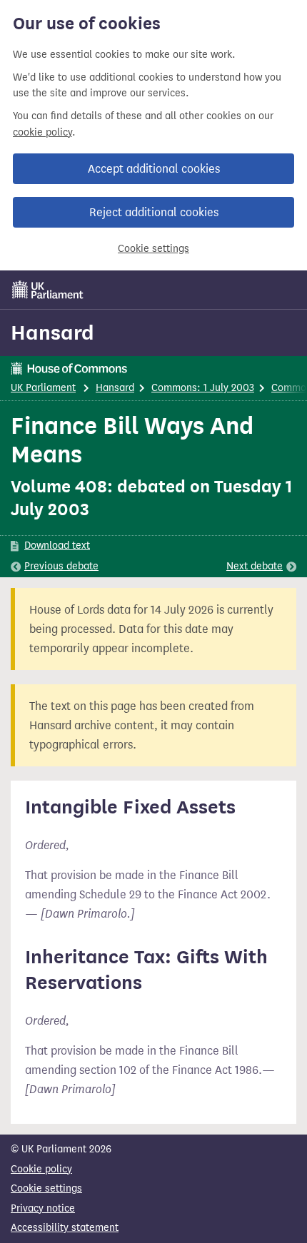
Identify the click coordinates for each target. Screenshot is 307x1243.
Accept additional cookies (154, 169)
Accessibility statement (65, 1228)
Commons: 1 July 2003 (202, 388)
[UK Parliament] (48, 289)
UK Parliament (43, 388)
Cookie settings (153, 249)
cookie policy (42, 132)
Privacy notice (43, 1208)
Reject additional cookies (153, 212)
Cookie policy (41, 1169)
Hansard (52, 332)
